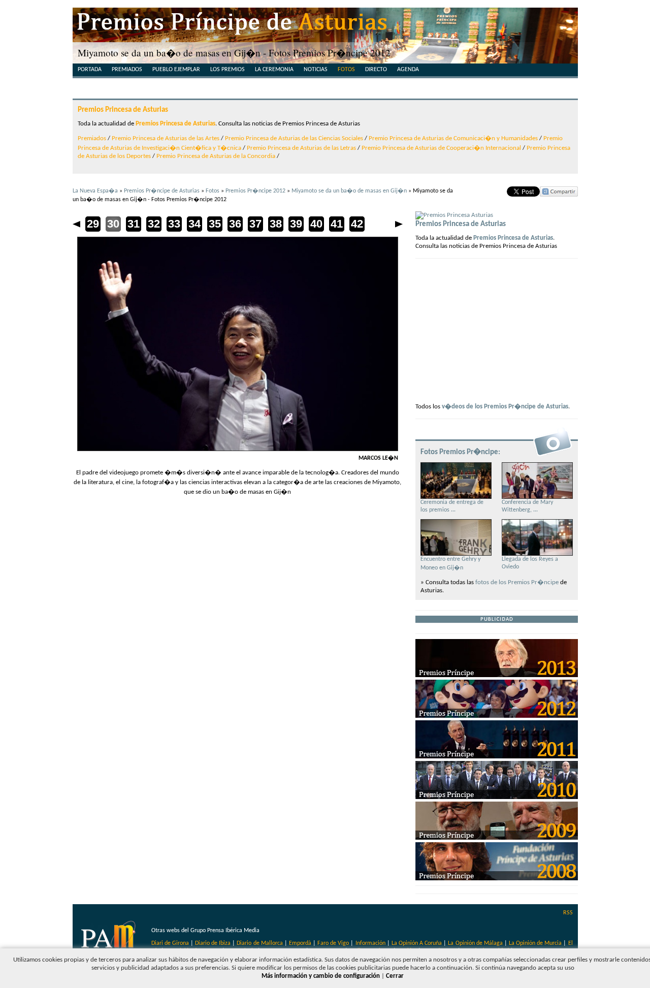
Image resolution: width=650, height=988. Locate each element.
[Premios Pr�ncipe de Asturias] (325, 25)
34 (194, 223)
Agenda (408, 70)
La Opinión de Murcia (535, 943)
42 (357, 223)
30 (113, 223)
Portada (90, 70)
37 (255, 223)
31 (133, 223)
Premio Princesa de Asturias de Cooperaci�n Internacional (441, 148)
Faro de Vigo (333, 943)
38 (276, 223)
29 (93, 223)
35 (215, 223)
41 (337, 223)
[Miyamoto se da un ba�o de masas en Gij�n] (237, 449)
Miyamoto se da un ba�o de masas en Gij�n (349, 191)
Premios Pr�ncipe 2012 (255, 191)
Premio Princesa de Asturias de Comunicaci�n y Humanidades (453, 138)
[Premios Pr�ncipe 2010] (496, 797)
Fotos (346, 70)
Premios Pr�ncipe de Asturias (162, 191)
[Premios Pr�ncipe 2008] (496, 878)
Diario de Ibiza (213, 943)
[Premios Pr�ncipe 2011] (496, 756)
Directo (376, 70)
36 (235, 223)
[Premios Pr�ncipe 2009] (496, 838)
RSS (568, 913)
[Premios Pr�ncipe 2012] (496, 716)
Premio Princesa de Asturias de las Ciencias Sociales (294, 138)
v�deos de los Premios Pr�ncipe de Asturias (505, 406)
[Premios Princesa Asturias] (454, 215)
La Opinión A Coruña (417, 943)
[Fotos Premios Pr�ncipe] (552, 455)
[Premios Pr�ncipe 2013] (496, 675)
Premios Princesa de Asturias (123, 110)
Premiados (127, 70)
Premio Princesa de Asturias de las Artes (165, 138)
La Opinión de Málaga (476, 943)
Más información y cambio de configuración (321, 976)
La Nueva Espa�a (95, 191)
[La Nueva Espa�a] (109, 939)
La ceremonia (274, 70)
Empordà (300, 943)
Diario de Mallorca (259, 943)
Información (370, 943)
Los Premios (227, 70)
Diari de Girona (170, 943)
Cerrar (395, 976)
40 (316, 223)
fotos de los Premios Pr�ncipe (517, 582)
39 (296, 223)
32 (154, 223)
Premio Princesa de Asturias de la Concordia (215, 156)
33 (174, 223)
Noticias (316, 70)
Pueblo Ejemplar (176, 70)
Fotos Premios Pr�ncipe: (460, 452)
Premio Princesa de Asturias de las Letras (301, 148)
